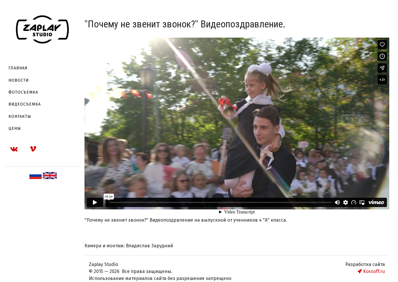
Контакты (19, 116)
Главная (18, 68)
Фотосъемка (23, 92)
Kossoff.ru (373, 271)
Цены (14, 128)
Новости (18, 80)
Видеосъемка (24, 104)
